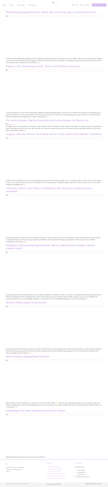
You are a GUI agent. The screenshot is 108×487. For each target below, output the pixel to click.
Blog (81, 5)
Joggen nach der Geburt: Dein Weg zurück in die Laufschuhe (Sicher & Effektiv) (53, 134)
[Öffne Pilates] (14, 5)
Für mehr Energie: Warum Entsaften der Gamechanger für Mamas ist (47, 120)
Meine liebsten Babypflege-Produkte (27, 356)
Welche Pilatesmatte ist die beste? (26, 302)
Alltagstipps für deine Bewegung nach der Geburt (35, 410)
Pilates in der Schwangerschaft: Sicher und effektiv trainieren (43, 66)
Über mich (75, 5)
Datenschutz (57, 484)
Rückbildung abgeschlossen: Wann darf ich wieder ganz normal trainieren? (51, 12)
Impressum (50, 484)
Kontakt (87, 5)
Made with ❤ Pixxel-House (93, 483)
